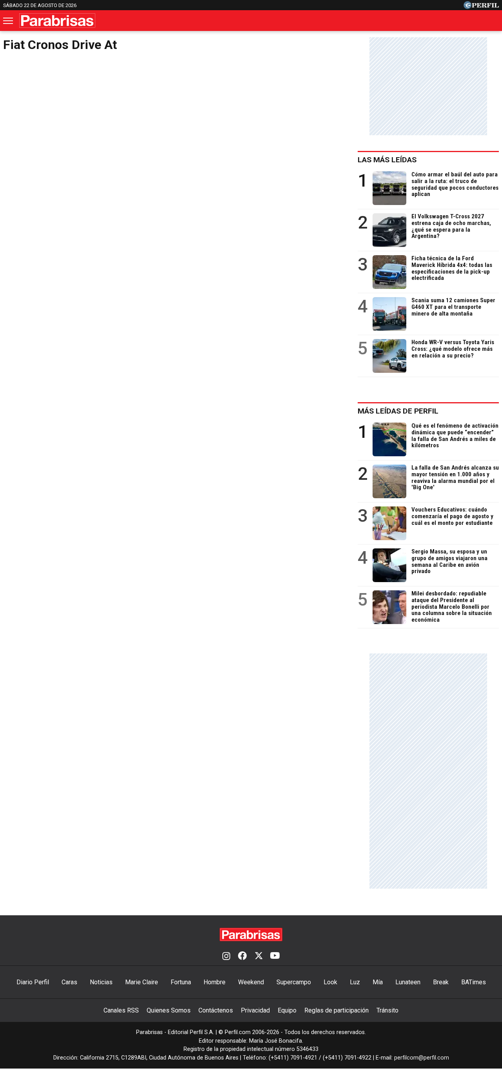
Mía (378, 982)
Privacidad (255, 1010)
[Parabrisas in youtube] (275, 956)
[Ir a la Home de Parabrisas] (57, 20)
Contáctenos (215, 1010)
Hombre (215, 982)
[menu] (8, 20)
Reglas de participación (336, 1010)
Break (441, 982)
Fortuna (181, 982)
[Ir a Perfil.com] (481, 7)
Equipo (287, 1010)
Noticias (101, 982)
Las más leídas (387, 159)
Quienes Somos (169, 1010)
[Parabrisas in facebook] (242, 956)
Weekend (251, 982)
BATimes (473, 982)
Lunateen (407, 982)
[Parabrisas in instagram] (226, 956)
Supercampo (293, 982)
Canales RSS (121, 1010)
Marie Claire (141, 982)
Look (330, 982)
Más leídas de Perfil (398, 411)
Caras (69, 982)
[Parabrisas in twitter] (258, 956)
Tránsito (387, 1010)
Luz (355, 982)
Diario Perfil (32, 982)
